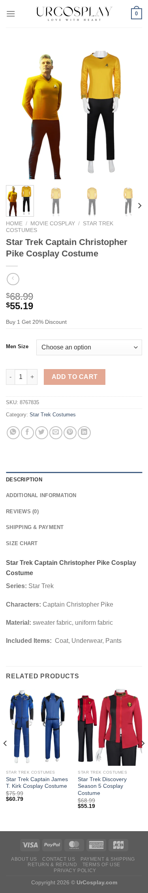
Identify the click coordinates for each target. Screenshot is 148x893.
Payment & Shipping (108, 859)
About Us (24, 859)
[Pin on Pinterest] (70, 432)
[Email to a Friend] (55, 432)
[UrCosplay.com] (74, 14)
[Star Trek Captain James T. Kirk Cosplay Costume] (38, 727)
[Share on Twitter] (41, 432)
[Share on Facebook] (27, 432)
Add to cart (75, 376)
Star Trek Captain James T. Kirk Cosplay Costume (37, 782)
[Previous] (18, 111)
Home (14, 223)
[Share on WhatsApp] (13, 432)
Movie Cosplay (52, 223)
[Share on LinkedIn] (84, 432)
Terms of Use (101, 864)
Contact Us (58, 859)
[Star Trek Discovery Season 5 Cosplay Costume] (110, 727)
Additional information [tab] (41, 495)
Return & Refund (52, 864)
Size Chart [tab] (22, 543)
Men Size (17, 346)
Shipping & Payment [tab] (35, 527)
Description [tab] (24, 480)
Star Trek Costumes (53, 415)
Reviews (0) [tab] (22, 511)
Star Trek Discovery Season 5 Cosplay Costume (102, 786)
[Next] (129, 111)
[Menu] (10, 13)
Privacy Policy (75, 870)
